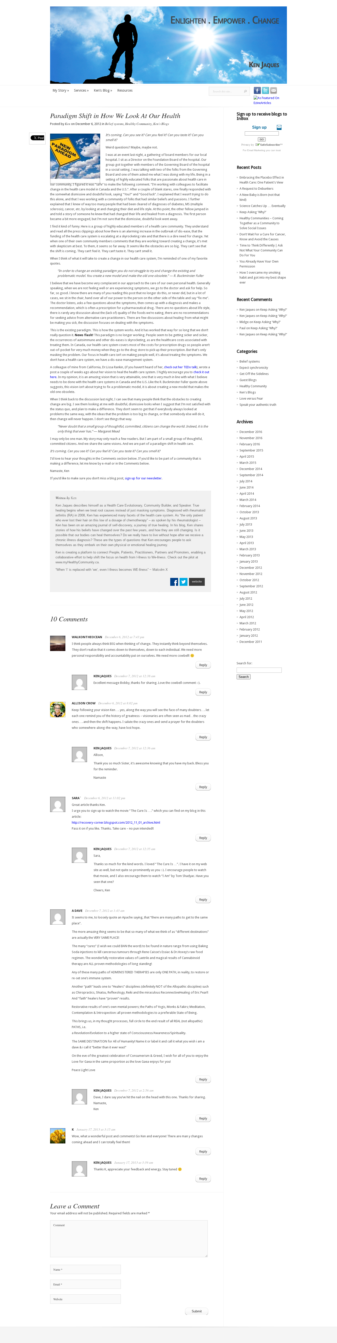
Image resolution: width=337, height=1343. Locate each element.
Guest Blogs (248, 380)
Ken (67, 124)
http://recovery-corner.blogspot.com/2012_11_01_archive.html (116, 822)
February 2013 (250, 555)
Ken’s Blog (103, 90)
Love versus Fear (251, 398)
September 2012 (251, 586)
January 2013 (249, 561)
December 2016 (251, 432)
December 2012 (251, 568)
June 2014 (246, 487)
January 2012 (249, 635)
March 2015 (248, 463)
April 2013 (247, 543)
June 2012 (246, 605)
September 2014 (251, 475)
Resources (124, 90)
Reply (203, 665)
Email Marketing (256, 150)
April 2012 (247, 617)
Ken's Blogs (161, 124)
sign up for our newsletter (143, 478)
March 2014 (248, 500)
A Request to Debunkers (256, 188)
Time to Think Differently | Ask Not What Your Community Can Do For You (261, 250)
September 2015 (251, 450)
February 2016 (250, 444)
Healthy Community (138, 124)
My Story (61, 90)
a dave (77, 911)
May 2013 (246, 537)
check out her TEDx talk (180, 367)
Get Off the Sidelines (254, 374)
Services (81, 90)
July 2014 (246, 481)
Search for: (244, 663)
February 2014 (250, 506)
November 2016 (251, 438)
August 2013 (248, 518)
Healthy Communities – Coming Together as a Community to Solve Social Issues (261, 223)
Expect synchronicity (254, 367)
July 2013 (246, 524)
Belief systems (114, 124)
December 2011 (251, 642)
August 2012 (248, 592)
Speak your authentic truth (258, 405)
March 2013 (248, 549)
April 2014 (247, 493)
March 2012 (248, 623)
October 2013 (249, 512)
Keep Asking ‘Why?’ (253, 212)
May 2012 (246, 611)
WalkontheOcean (87, 637)
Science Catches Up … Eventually (262, 206)
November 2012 (251, 574)
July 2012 (246, 598)
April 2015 (247, 456)
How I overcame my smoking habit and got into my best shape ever (263, 277)
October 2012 (249, 580)
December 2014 (251, 469)
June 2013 (246, 530)
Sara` (76, 798)
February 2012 (250, 629)
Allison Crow (83, 703)
